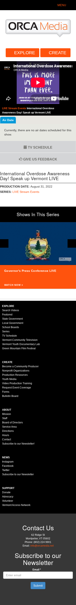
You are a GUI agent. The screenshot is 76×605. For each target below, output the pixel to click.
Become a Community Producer (20, 366)
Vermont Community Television (20, 339)
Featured (7, 314)
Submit (38, 585)
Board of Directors (12, 422)
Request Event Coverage (16, 387)
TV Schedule (39, 147)
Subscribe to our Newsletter (18, 474)
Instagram (8, 461)
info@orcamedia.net (42, 545)
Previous (4, 243)
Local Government (12, 323)
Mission (6, 414)
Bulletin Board (10, 396)
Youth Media (9, 379)
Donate (6, 492)
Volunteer (7, 500)
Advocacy (7, 496)
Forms (5, 391)
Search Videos (10, 310)
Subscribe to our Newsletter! (18, 443)
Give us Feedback (39, 159)
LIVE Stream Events (25, 191)
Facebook (8, 465)
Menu (61, 5)
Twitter (6, 470)
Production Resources (15, 374)
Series (6, 331)
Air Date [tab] (8, 120)
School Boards (10, 327)
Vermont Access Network (16, 505)
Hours (5, 435)
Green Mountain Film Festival (19, 348)
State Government (12, 318)
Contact (6, 439)
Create (57, 52)
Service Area (9, 426)
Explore (24, 52)
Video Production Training (17, 383)
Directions (8, 431)
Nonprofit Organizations (15, 370)
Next (72, 243)
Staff (4, 418)
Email (37, 569)
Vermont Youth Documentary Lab (21, 344)
